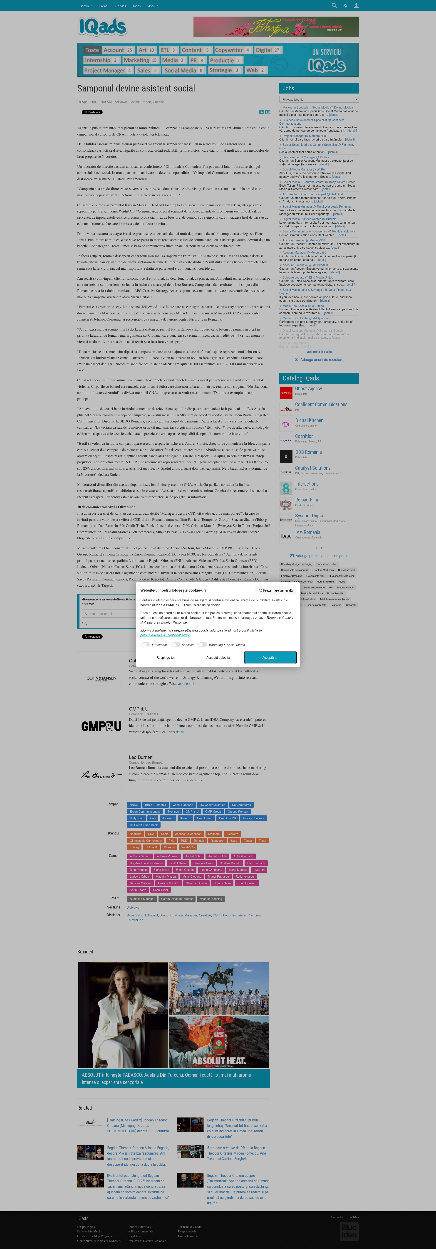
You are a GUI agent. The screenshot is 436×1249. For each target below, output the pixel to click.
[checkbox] (153, 644)
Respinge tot (165, 657)
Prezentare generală (278, 590)
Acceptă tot (270, 657)
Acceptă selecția (218, 657)
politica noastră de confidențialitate (165, 635)
